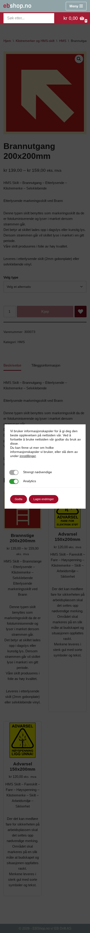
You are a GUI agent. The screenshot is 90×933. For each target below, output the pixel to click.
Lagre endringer (43, 499)
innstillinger (28, 456)
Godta (18, 499)
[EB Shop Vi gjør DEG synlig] (17, 6)
